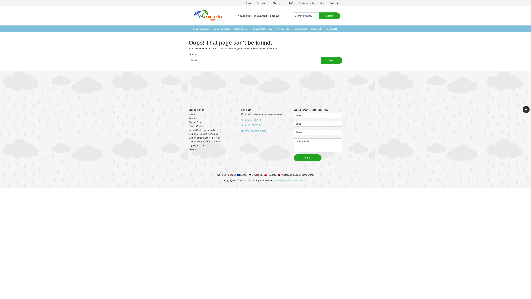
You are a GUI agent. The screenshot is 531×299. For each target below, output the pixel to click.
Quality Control (196, 126)
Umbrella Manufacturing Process (205, 142)
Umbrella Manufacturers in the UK (290, 180)
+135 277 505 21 (252, 125)
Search (329, 16)
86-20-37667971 (252, 120)
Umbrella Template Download (203, 134)
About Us (277, 3)
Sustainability (332, 29)
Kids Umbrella (283, 29)
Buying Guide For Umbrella (202, 130)
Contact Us (334, 3)
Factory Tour (195, 122)
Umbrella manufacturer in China (204, 138)
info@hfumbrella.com (255, 131)
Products (261, 3)
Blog (322, 3)
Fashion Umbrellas (221, 29)
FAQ (291, 3)
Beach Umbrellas (201, 29)
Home (248, 3)
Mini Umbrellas (300, 29)
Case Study (316, 29)
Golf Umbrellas (241, 29)
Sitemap (193, 149)
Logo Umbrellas (196, 145)
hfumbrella (247, 180)
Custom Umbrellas (307, 3)
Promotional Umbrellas (262, 29)
